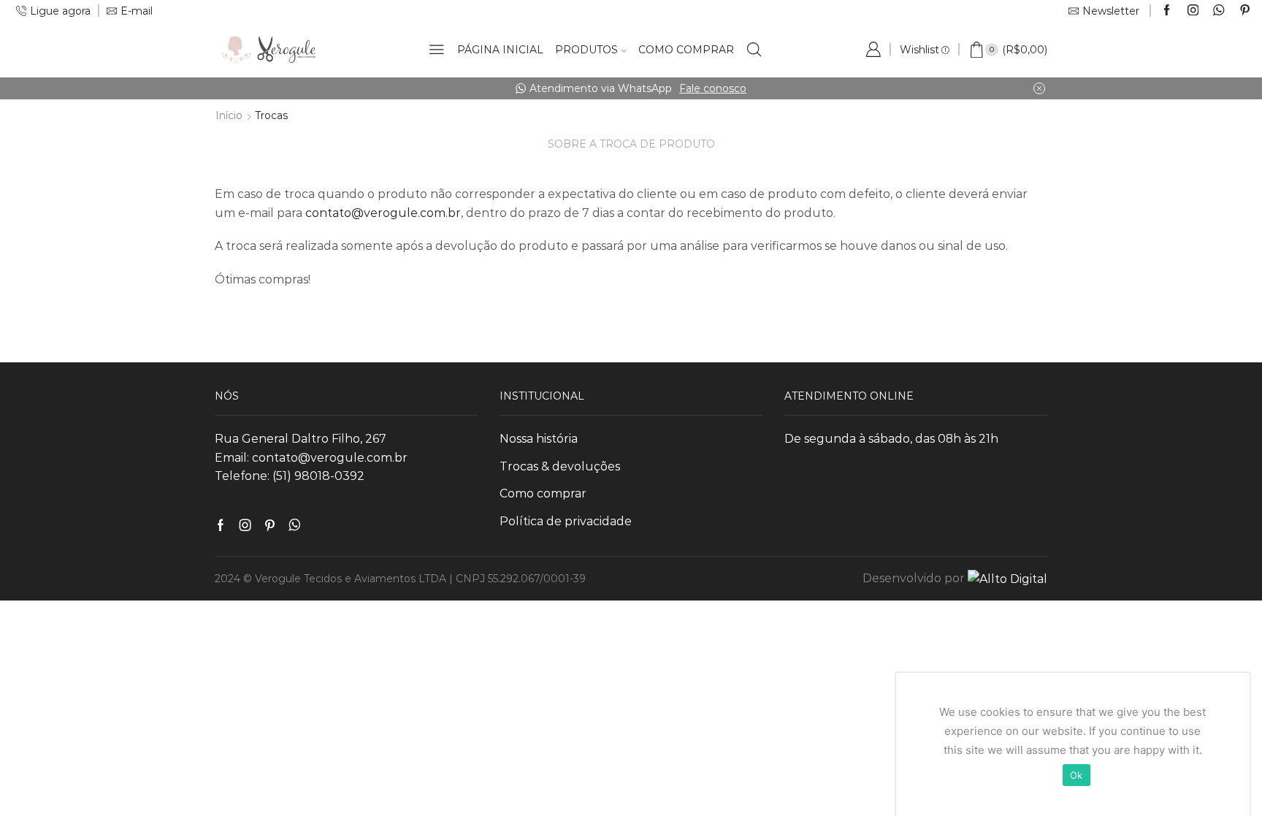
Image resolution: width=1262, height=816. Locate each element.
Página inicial (500, 49)
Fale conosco (598, 88)
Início (228, 115)
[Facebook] (1166, 11)
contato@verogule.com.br (383, 213)
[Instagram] (1193, 11)
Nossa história (539, 439)
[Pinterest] (1244, 11)
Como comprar (686, 49)
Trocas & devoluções (560, 466)
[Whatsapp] (1218, 11)
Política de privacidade (566, 521)
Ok (1076, 775)
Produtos (586, 49)
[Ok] (1231, 744)
